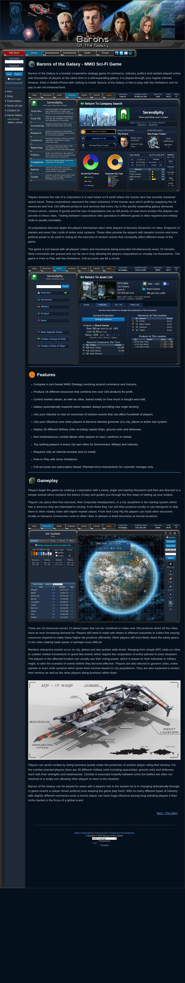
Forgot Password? (14, 83)
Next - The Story (167, 813)
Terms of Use (14, 105)
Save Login (15, 79)
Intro (9, 91)
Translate (104, 845)
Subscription (14, 100)
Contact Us (13, 110)
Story (10, 96)
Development (127, 833)
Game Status (14, 115)
